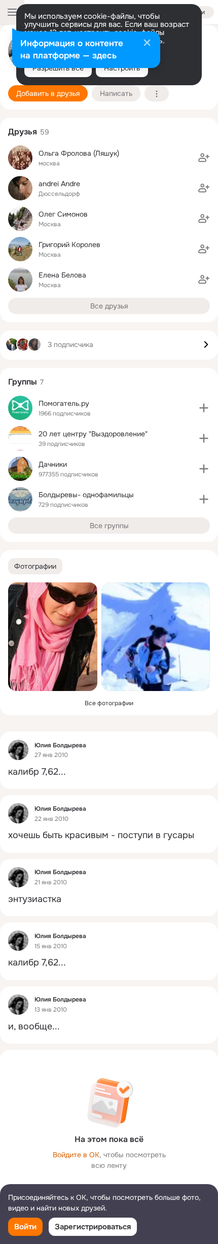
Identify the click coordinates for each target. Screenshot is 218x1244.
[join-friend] (204, 158)
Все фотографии (109, 703)
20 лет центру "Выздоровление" (93, 433)
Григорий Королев (69, 244)
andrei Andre (59, 183)
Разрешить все (58, 68)
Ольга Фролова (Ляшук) (79, 153)
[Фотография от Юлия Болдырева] (52, 636)
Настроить (122, 68)
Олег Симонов (63, 214)
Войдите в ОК (76, 1154)
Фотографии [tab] (35, 566)
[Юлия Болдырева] (18, 750)
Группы (22, 381)
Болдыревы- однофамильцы (86, 494)
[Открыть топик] (109, 772)
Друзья (22, 131)
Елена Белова (62, 275)
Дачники (53, 464)
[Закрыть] (147, 44)
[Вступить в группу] (204, 408)
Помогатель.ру (64, 403)
